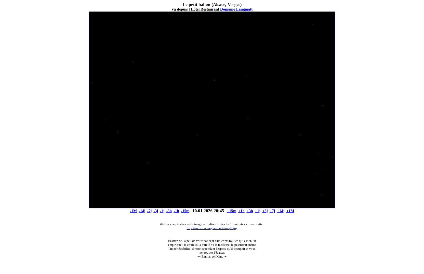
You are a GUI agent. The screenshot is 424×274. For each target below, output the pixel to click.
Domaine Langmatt (236, 9)
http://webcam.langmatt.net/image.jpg (212, 228)
